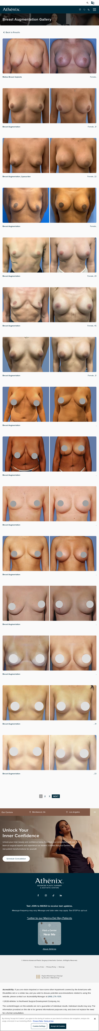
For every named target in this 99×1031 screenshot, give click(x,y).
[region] (49, 1023)
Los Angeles (39, 812)
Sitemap (61, 967)
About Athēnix (49, 949)
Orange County (74, 812)
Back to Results (12, 32)
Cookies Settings (39, 1026)
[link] (84, 9)
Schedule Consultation (16, 858)
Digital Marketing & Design (52, 977)
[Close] (95, 1019)
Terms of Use (39, 967)
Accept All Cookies (58, 1026)
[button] (87, 3)
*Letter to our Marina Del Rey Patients (49, 917)
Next (56, 796)
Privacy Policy (51, 967)
